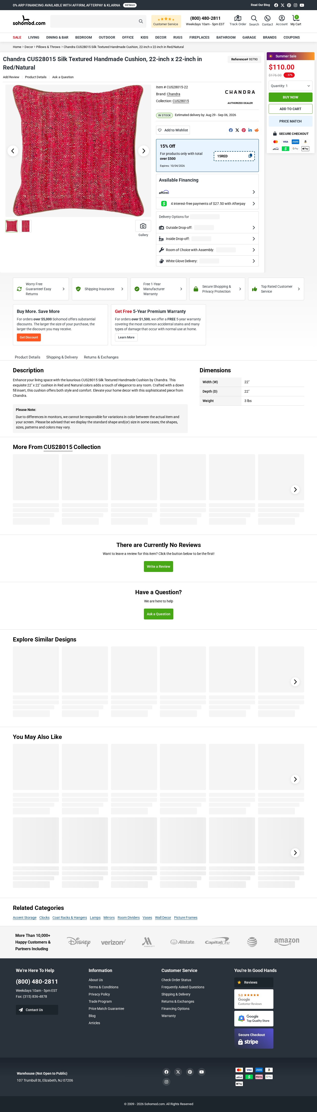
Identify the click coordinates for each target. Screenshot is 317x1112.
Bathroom (226, 37)
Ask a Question (63, 77)
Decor (160, 37)
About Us (96, 980)
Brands (270, 37)
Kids (144, 37)
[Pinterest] (289, 5)
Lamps (95, 918)
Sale (17, 37)
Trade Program (100, 1001)
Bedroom (83, 37)
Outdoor (107, 37)
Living (33, 37)
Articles (94, 1023)
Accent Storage (24, 918)
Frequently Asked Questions (182, 987)
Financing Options (175, 1009)
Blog (92, 1016)
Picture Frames (185, 918)
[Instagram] (295, 5)
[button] (98, 21)
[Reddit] (256, 130)
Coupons (292, 37)
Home (17, 47)
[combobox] (291, 86)
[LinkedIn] (250, 130)
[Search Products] (141, 21)
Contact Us (34, 1010)
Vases (147, 918)
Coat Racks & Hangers (70, 918)
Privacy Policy (99, 994)
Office (128, 37)
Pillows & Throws (48, 47)
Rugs (178, 37)
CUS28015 (181, 101)
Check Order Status (176, 980)
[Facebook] (276, 5)
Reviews (250, 982)
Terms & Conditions (103, 987)
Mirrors (109, 918)
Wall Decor (163, 918)
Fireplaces (199, 37)
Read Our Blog (260, 5)
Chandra (173, 94)
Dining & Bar (57, 37)
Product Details (36, 77)
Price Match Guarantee (106, 1009)
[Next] (295, 489)
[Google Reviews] (253, 999)
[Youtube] (302, 5)
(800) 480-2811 (37, 981)
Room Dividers (129, 918)
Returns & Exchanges (177, 1001)
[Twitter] (282, 5)
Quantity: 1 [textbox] (279, 86)
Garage (249, 37)
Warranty (168, 1016)
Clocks (44, 918)
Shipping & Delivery (175, 994)
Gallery (143, 235)
